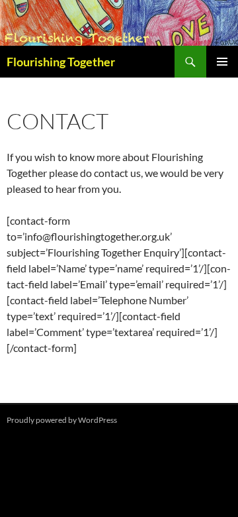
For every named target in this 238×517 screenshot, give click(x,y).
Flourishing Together (61, 61)
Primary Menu (222, 62)
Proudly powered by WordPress (62, 420)
